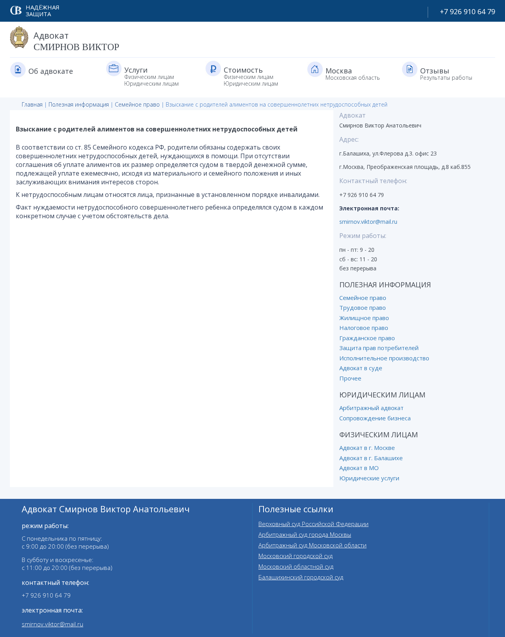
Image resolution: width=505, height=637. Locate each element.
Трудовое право (362, 307)
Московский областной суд (295, 566)
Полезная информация (79, 104)
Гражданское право (367, 338)
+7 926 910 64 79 (467, 11)
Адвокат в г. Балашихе (371, 458)
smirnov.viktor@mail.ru (368, 221)
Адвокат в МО (359, 468)
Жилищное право (364, 318)
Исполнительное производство (384, 358)
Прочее (350, 378)
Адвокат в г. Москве (367, 448)
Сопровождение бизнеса (375, 418)
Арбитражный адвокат (371, 408)
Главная (32, 104)
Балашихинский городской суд (300, 577)
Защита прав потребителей (379, 348)
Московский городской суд (295, 556)
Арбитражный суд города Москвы (304, 534)
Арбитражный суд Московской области (312, 545)
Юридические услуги (369, 478)
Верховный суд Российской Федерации (313, 524)
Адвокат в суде (360, 368)
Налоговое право (363, 328)
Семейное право (137, 104)
